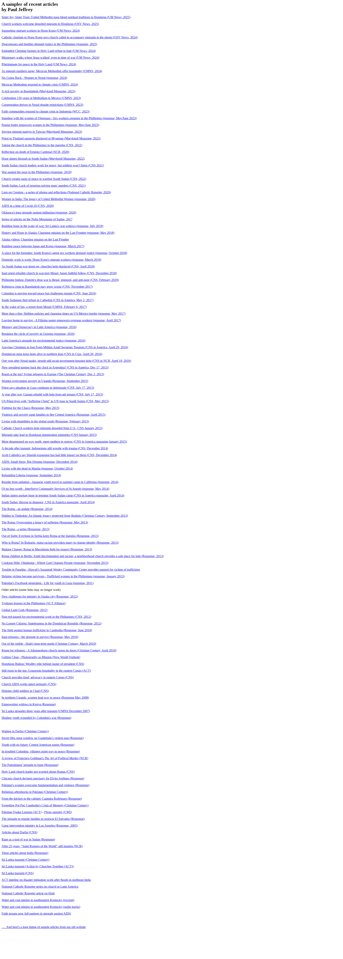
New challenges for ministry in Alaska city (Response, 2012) (40, 596)
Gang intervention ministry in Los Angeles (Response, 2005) (40, 825)
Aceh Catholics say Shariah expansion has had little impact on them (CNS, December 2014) (59, 455)
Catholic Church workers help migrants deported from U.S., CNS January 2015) (52, 428)
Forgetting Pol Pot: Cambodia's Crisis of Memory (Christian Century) (45, 805)
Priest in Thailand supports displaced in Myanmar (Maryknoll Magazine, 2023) (51, 138)
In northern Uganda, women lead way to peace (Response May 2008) (45, 697)
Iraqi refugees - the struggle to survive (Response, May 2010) (40, 637)
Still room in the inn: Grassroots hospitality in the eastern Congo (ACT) (46, 670)
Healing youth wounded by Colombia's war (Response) (36, 717)
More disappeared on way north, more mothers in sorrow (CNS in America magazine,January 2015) (64, 441)
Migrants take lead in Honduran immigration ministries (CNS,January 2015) (49, 435)
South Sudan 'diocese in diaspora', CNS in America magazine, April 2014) (48, 502)
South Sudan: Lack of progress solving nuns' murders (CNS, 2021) (44, 185)
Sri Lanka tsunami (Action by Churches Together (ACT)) (38, 866)
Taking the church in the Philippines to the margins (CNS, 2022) (42, 145)
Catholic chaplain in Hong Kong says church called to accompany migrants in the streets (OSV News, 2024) (70, 37)
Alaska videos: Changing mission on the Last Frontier (35, 239)
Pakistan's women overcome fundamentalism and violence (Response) (45, 785)
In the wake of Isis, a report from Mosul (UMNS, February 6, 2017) (44, 307)
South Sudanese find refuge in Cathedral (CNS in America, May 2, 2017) (47, 300)
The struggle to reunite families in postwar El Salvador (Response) (43, 818)
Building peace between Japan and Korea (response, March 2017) (43, 246)
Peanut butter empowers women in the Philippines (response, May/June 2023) (50, 125)
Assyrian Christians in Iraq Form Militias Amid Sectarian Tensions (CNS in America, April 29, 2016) (65, 347)
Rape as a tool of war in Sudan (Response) (28, 839)
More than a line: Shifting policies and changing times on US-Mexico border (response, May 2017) (63, 313)
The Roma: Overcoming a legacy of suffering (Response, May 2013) (45, 522)
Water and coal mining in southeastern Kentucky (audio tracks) (41, 906)
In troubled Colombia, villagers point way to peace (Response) (41, 751)
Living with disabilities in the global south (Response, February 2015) (45, 421)
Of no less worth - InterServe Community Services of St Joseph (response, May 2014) (55, 488)
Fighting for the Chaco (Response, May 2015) (30, 408)
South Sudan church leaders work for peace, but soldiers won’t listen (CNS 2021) (53, 165)
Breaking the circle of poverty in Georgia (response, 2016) (38, 333)
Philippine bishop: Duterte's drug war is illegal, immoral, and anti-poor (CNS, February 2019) (60, 280)
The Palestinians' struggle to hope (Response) (30, 765)
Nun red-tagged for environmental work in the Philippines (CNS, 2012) (46, 616)
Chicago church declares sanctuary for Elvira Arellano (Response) (43, 778)
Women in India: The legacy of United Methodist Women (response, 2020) (48, 199)
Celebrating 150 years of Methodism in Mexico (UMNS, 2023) (41, 98)
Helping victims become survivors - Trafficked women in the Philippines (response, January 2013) (63, 576)
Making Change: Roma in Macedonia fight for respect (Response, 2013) (47, 549)
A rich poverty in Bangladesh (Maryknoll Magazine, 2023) (38, 91)
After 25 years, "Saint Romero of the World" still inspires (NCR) (42, 846)
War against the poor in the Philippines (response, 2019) (36, 172)
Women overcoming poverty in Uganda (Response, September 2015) (45, 381)
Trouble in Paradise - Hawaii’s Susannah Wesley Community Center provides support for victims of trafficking (71, 569)
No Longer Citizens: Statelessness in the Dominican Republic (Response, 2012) (51, 623)
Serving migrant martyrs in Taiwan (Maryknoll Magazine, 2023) (42, 131)
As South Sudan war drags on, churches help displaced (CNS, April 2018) (48, 266)
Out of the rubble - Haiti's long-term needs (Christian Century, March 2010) (49, 643)
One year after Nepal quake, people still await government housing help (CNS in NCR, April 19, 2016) (66, 360)
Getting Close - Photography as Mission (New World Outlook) (41, 657)
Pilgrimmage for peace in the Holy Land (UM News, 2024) (39, 64)
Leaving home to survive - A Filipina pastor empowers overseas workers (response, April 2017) (61, 320)
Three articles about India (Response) (25, 853)
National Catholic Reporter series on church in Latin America (40, 886)
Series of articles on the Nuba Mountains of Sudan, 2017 (37, 219)
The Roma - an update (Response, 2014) (27, 509)
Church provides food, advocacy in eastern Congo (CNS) (38, 677)
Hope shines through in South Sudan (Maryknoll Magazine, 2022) (43, 158)
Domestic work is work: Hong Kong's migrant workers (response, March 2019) (51, 259)
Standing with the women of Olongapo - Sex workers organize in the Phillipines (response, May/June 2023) (69, 118)
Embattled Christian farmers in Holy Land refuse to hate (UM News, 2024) (49, 51)
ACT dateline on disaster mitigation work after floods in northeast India (46, 880)
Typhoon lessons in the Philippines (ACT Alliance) (34, 603)
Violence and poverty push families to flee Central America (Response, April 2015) (53, 414)
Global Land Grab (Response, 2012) (24, 610)
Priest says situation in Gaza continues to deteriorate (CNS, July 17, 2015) (48, 387)
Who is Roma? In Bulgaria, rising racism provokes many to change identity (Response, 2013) (60, 542)
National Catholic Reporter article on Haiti (28, 893)
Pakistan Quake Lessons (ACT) (21, 812)
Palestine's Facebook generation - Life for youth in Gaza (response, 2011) (47, 583)
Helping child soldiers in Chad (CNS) (25, 691)
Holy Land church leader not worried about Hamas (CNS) (38, 771)
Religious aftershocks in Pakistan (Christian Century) (35, 792)
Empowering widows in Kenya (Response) (29, 704)
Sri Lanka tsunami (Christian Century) (25, 859)
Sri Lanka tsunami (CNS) (18, 873)
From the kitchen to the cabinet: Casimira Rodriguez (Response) (42, 798)
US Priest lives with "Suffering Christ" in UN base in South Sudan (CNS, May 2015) (55, 401)
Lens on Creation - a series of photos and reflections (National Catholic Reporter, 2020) (56, 192)
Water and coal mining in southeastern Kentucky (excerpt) (38, 900)
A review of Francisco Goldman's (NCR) (45, 758)
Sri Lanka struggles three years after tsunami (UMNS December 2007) (46, 711)
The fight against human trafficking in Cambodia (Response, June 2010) (47, 630)
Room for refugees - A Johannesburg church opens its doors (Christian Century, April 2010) (59, 650)
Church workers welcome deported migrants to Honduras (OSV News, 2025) (50, 24)
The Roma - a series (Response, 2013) (25, 529)
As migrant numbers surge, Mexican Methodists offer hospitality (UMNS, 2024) (52, 71)
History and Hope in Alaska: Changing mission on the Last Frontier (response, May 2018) (58, 232)
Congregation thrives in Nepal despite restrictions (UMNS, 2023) (42, 104)
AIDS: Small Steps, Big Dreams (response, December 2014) (39, 461)
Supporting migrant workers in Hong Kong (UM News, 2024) (41, 30)
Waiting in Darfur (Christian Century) (25, 731)
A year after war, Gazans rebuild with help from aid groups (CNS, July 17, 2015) (52, 394)
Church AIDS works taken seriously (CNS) (29, 684)
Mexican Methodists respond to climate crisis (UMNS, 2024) (40, 84)
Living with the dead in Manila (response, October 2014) (37, 468)
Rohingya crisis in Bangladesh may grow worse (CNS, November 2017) (47, 286)
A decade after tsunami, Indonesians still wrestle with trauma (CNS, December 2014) (55, 448)
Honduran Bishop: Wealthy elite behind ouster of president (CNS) (43, 664)
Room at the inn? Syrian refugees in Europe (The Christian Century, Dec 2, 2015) (53, 374)
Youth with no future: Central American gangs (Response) (38, 744)
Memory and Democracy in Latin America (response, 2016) (39, 327)
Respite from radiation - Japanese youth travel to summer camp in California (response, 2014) (60, 482)
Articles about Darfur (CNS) (19, 832)
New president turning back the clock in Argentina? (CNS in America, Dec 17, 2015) (55, 367)
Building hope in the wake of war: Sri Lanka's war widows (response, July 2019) (52, 226)
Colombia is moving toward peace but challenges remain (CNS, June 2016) (49, 293)
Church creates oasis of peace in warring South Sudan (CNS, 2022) (44, 179)
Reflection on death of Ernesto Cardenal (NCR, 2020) (35, 152)
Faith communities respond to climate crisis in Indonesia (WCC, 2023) (46, 111)
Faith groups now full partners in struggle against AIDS (36, 913)
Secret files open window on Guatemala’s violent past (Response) (43, 738)
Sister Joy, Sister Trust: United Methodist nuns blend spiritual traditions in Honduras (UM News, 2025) (66, 17)
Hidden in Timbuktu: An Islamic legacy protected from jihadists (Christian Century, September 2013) (65, 515)
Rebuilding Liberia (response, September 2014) (31, 475)
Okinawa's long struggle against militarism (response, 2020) (39, 212)
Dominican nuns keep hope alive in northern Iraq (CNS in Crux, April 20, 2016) (52, 354)
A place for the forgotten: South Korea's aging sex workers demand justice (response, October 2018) (64, 253)
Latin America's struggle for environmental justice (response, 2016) (43, 340)
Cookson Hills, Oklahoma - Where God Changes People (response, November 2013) (55, 563)
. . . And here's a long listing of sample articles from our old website (44, 927)
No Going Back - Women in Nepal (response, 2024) (34, 77)
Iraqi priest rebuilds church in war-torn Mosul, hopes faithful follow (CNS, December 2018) (59, 273)
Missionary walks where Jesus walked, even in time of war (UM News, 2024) (50, 57)
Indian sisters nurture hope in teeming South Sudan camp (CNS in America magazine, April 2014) (63, 495)
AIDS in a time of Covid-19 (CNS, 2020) (28, 205)
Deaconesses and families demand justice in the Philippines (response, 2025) (49, 44)
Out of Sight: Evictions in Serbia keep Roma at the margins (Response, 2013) (50, 536)
